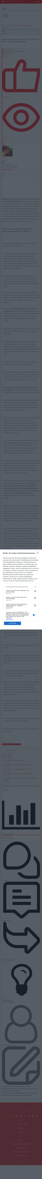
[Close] (38, 553)
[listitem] (21, 587)
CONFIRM (12, 623)
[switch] (34, 591)
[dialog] (21, 589)
